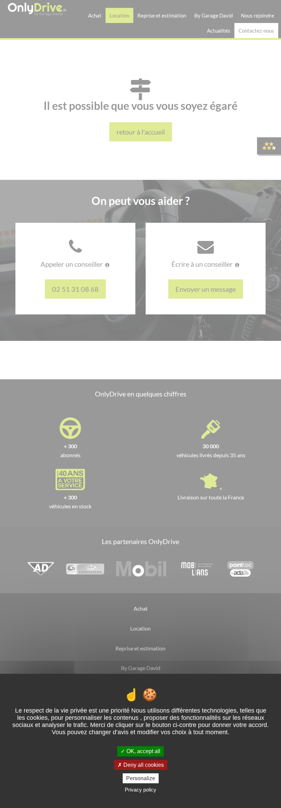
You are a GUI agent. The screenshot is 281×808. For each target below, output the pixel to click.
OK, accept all (142, 751)
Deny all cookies (143, 765)
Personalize (140, 778)
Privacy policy (140, 790)
